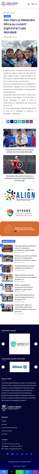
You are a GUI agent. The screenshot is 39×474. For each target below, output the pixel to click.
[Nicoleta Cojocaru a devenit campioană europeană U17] (7, 269)
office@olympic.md (14, 449)
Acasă (7, 13)
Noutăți (12, 13)
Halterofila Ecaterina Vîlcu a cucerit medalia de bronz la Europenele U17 (24, 297)
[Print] (31, 121)
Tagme (24, 466)
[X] (11, 121)
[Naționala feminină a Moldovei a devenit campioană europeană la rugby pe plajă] (7, 249)
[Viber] (27, 121)
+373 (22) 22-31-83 (13, 444)
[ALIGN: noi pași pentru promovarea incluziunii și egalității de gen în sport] (7, 288)
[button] (3, 343)
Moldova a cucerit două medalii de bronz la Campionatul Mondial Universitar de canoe (26, 258)
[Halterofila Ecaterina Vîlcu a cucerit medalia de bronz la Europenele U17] (7, 298)
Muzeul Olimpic (7, 431)
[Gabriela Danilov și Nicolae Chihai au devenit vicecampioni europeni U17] (7, 278)
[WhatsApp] (19, 121)
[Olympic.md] (10, 4)
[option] (20, 344)
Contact (5, 434)
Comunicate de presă (9, 427)
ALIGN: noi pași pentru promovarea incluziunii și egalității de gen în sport (24, 287)
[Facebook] (8, 121)
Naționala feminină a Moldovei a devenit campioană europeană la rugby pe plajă (25, 248)
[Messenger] (15, 121)
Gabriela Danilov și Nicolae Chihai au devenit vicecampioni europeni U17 (26, 277)
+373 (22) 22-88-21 (15, 446)
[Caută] (29, 5)
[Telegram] (23, 121)
